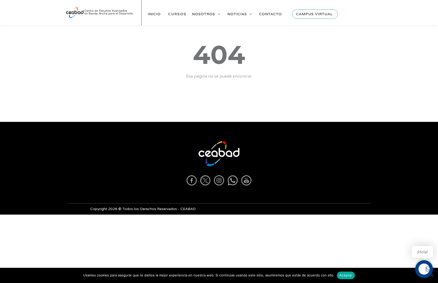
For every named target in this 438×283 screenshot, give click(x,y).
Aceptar (345, 275)
